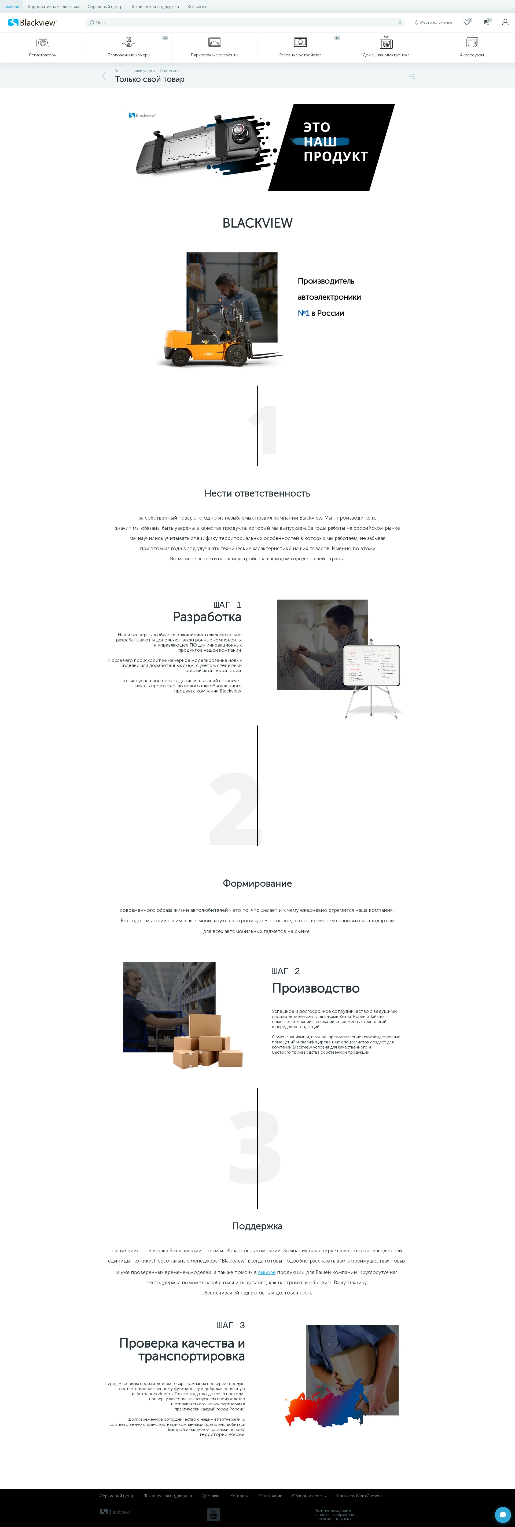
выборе (267, 1272)
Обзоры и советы (309, 1495)
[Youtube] (213, 1514)
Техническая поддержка (155, 6)
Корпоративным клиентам (53, 6)
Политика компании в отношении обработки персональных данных (334, 1515)
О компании (270, 1495)
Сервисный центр (105, 6)
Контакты (196, 6)
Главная (11, 6)
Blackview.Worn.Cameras (360, 1495)
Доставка (211, 1495)
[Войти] (505, 22)
